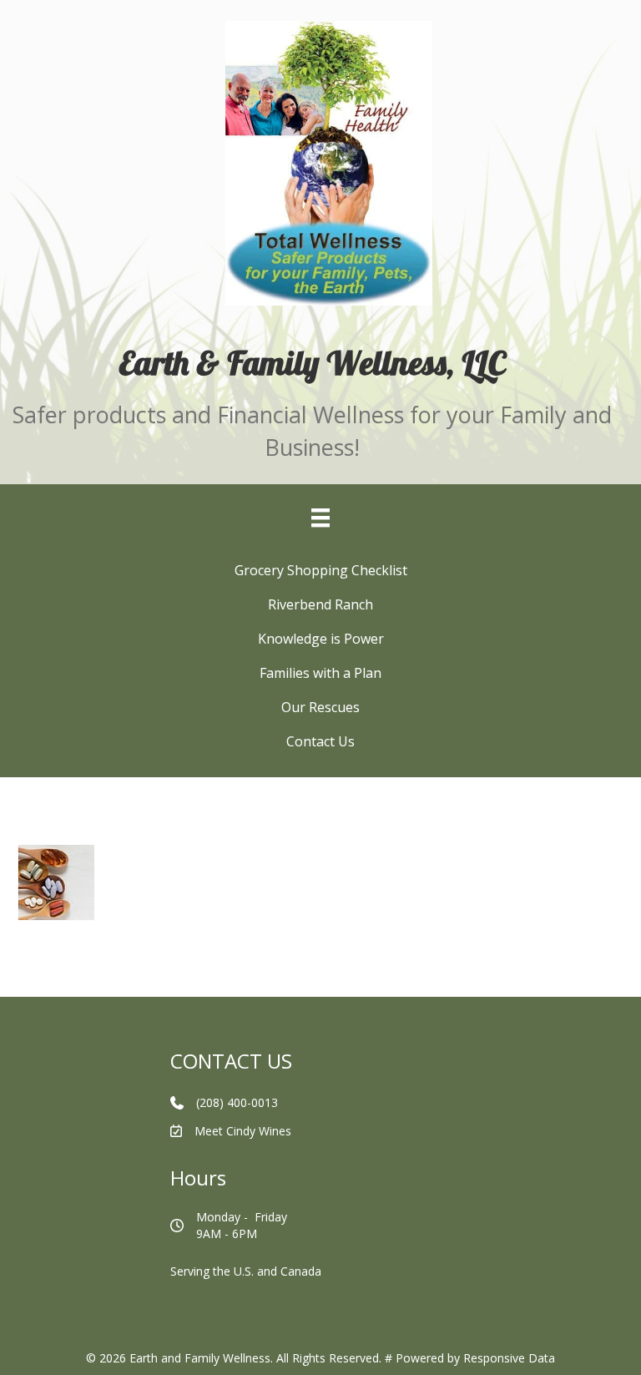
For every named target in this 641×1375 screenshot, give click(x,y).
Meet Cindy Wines (242, 1131)
